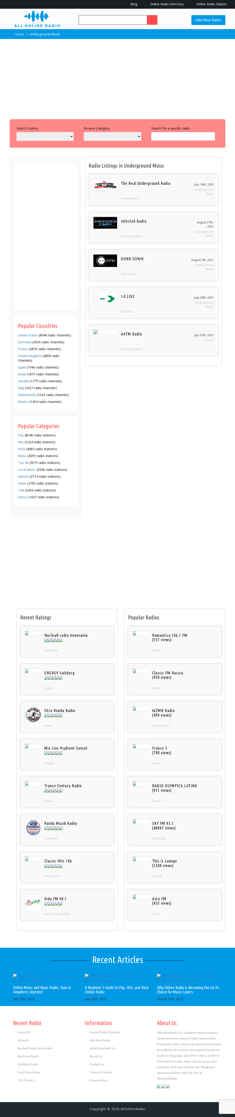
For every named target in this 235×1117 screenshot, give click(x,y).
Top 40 (23, 462)
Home (19, 34)
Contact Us (97, 1064)
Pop (21, 435)
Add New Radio (208, 19)
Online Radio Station (211, 4)
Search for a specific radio (170, 128)
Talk (21, 490)
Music (22, 456)
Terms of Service (101, 1072)
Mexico (23, 401)
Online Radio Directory (166, 4)
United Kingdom (30, 356)
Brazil (22, 374)
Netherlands (27, 395)
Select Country (27, 128)
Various (23, 476)
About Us (96, 1056)
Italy (21, 388)
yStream (23, 1040)
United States (28, 335)
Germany (24, 342)
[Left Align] (152, 20)
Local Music (27, 469)
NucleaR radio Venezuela (35, 1048)
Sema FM (24, 1032)
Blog (133, 4)
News (22, 483)
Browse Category (97, 128)
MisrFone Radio (28, 1056)
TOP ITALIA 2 (26, 1080)
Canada (23, 381)
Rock (21, 449)
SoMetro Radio (28, 1064)
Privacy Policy (98, 1080)
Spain (22, 367)
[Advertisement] (117, 78)
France (23, 349)
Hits (21, 442)
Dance (23, 497)
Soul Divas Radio (29, 1072)
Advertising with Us (102, 1048)
